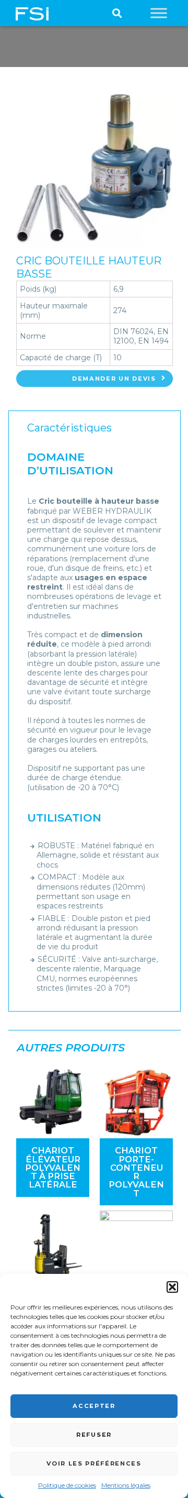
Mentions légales (125, 1485)
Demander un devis (114, 378)
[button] (172, 1287)
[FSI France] (32, 13)
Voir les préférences (94, 1463)
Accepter (94, 1406)
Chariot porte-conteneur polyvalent (136, 1171)
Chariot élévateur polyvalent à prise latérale (52, 1167)
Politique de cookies (67, 1485)
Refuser (94, 1434)
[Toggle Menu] (158, 13)
